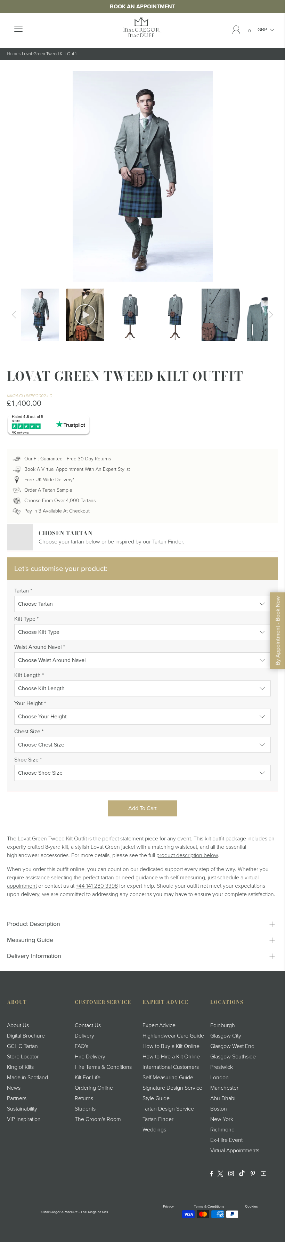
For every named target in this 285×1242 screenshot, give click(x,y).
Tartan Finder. (168, 541)
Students (85, 1108)
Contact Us (88, 1025)
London (219, 1077)
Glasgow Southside (233, 1056)
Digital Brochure (26, 1035)
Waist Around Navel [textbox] (39, 647)
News (14, 1087)
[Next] (271, 315)
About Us (18, 1025)
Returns (84, 1098)
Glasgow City (225, 1035)
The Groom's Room (98, 1119)
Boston (218, 1108)
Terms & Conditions (209, 1206)
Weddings (154, 1129)
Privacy (168, 1206)
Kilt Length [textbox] (29, 675)
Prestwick (221, 1067)
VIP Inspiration (24, 1119)
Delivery (84, 1035)
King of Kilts (20, 1067)
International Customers (170, 1067)
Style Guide (156, 1098)
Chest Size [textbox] (28, 731)
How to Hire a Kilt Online (171, 1056)
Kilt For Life (87, 1077)
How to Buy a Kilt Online (171, 1046)
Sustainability (22, 1108)
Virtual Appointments (234, 1150)
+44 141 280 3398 (97, 885)
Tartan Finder (157, 1119)
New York (221, 1119)
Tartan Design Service (168, 1108)
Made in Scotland (27, 1077)
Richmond (222, 1129)
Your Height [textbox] (30, 703)
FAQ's (81, 1046)
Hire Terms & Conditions (103, 1067)
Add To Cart (142, 808)
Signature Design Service (172, 1087)
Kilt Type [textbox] (26, 618)
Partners (16, 1098)
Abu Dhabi (222, 1098)
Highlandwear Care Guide (173, 1035)
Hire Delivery (90, 1056)
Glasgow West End (232, 1046)
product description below (187, 855)
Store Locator (23, 1056)
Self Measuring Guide (167, 1077)
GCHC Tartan (22, 1046)
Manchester (224, 1087)
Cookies (251, 1206)
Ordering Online (94, 1087)
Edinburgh (222, 1025)
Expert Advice (159, 1025)
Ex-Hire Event (226, 1140)
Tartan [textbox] (23, 590)
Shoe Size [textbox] (28, 759)
